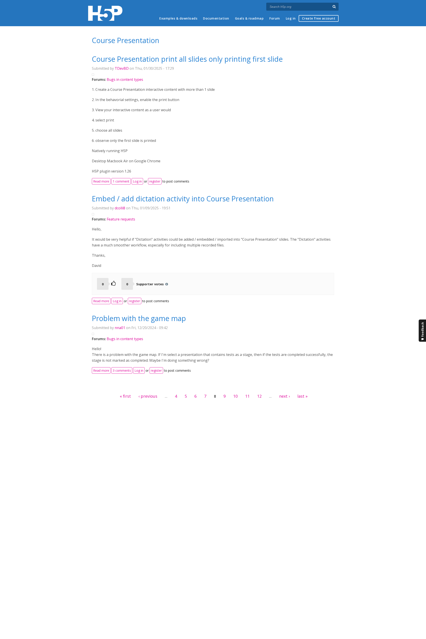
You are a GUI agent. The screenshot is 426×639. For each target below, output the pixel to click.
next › (284, 396)
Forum (274, 18)
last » (302, 396)
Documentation (216, 18)
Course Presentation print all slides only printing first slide (187, 59)
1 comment (121, 181)
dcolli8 (120, 208)
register (154, 181)
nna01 (120, 327)
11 (247, 396)
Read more (101, 181)
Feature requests (121, 219)
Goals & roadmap (249, 18)
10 (235, 396)
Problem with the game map (139, 318)
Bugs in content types (125, 79)
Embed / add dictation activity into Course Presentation (183, 198)
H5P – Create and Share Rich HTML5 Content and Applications (105, 13)
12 (259, 396)
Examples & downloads (178, 18)
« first (125, 396)
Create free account (318, 18)
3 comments (122, 370)
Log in (291, 18)
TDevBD (122, 68)
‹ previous (147, 396)
